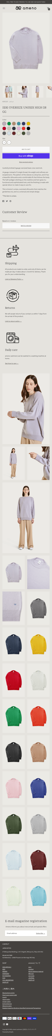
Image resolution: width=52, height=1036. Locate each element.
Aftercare (31, 973)
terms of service (7, 1004)
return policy (6, 999)
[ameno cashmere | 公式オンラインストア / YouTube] (7, 1024)
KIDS (3, 978)
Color (4, 120)
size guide (31, 976)
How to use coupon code (9, 995)
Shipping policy (7, 1006)
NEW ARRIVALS (6, 967)
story (29, 967)
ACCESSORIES (6, 976)
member (31, 969)
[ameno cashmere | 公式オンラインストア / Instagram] (4, 1024)
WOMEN (4, 971)
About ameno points (8, 993)
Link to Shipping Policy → (14, 279)
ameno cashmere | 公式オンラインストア (24, 1029)
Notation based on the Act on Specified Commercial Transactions (21, 1008)
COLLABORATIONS (7, 980)
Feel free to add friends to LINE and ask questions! (26, 2)
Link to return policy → (13, 321)
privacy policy (6, 1001)
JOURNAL (31, 978)
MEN (3, 969)
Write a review (26, 226)
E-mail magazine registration (26, 921)
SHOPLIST (5, 982)
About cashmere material (35, 971)
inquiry (4, 997)
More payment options (26, 162)
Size (3, 138)
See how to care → (12, 363)
